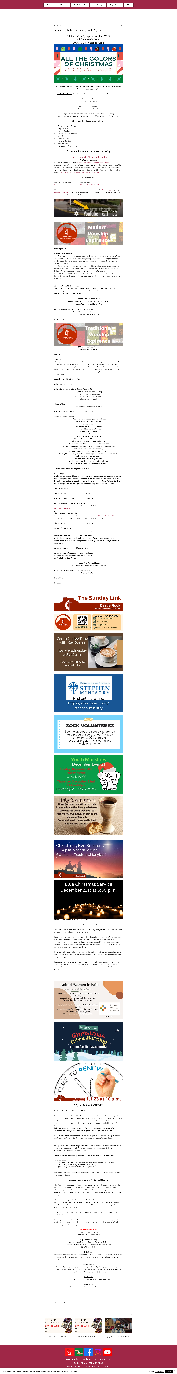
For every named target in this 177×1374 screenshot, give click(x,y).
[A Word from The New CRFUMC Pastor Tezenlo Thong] (118, 1325)
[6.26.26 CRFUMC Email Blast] (88, 1325)
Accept (169, 1371)
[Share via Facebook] (55, 1302)
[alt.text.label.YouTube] (107, 1352)
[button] (80, 5)
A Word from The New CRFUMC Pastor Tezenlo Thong (118, 1337)
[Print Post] (64, 1302)
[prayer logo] (69, 1352)
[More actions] (121, 25)
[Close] (175, 1371)
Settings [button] (151, 1371)
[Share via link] (60, 1302)
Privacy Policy (73, 1371)
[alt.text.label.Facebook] (88, 1352)
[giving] (79, 1352)
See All (130, 1314)
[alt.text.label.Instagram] (98, 1352)
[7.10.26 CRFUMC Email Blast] (58, 1325)
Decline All (160, 1371)
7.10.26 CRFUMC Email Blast (56, 1336)
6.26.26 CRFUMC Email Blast (86, 1336)
